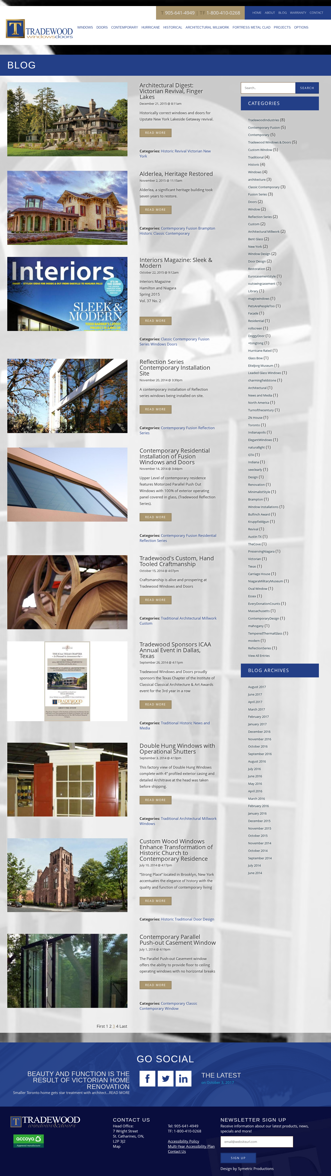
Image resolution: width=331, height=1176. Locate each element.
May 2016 (255, 783)
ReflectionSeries (259, 648)
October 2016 (258, 746)
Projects (282, 27)
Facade (253, 313)
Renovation (256, 484)
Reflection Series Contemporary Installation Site (175, 367)
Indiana (253, 462)
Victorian (195, 151)
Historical (172, 27)
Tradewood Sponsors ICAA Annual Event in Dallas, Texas (175, 650)
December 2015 (259, 821)
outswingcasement (262, 283)
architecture (257, 179)
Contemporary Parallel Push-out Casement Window (178, 939)
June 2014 (255, 873)
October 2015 (258, 835)
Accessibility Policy (183, 1141)
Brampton (206, 228)
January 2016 (257, 813)
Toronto (254, 425)
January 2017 (257, 724)
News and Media (260, 395)
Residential (207, 535)
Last (123, 1026)
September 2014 (260, 858)
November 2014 (259, 843)
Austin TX (255, 536)
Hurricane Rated (260, 350)
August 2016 (257, 761)
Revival (181, 151)
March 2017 (256, 709)
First (101, 1026)
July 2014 (254, 865)
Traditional (170, 618)
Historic (168, 151)
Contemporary (124, 27)
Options (301, 27)
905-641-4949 (178, 12)
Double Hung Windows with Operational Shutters (177, 748)
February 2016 (258, 806)
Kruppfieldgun (258, 521)
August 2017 (257, 687)
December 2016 (259, 731)
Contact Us (177, 1151)
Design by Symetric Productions (247, 1168)
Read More (155, 133)
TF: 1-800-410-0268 (184, 1131)
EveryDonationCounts (264, 603)
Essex (252, 596)
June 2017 (255, 694)
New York (255, 246)
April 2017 (255, 702)
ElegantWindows (260, 440)
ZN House (255, 417)
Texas (252, 566)
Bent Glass (255, 239)
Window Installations (263, 507)
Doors (102, 27)
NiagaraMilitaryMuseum (265, 581)
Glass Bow (255, 358)
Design (253, 477)
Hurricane (151, 27)
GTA (251, 455)
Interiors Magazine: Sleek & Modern (176, 263)
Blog (282, 12)
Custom (146, 623)
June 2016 (255, 776)
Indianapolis (257, 432)
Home (256, 12)
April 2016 (255, 791)
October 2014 (258, 850)
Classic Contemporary (171, 233)
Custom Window (260, 150)
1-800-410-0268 (217, 12)
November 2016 (259, 739)
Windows (85, 27)
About (270, 12)
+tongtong (255, 343)
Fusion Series (257, 194)
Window (172, 1008)
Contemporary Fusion (179, 228)
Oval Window (257, 588)
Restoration (256, 269)
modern (254, 640)
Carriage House (259, 574)
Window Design (259, 254)
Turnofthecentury (261, 410)
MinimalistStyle (259, 492)
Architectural (257, 388)
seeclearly (255, 469)
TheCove (254, 544)
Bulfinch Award (259, 514)
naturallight (256, 447)
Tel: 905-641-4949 (183, 1126)
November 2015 (259, 828)
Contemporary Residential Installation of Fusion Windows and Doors (175, 456)
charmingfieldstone (262, 380)
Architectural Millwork (207, 27)
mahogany (256, 626)
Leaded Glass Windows (264, 373)
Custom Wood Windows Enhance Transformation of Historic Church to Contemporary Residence (176, 849)
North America (258, 402)
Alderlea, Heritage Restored (176, 174)
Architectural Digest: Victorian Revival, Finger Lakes (171, 91)
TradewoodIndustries (263, 120)
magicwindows (258, 298)
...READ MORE (118, 1092)
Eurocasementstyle (262, 276)
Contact (316, 12)
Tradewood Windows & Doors (269, 142)
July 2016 (254, 769)
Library (253, 291)
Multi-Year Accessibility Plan (191, 1146)
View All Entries (259, 655)
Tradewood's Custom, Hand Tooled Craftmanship (177, 561)
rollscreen (255, 328)
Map (116, 1146)
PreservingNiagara (261, 551)
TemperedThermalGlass (265, 633)
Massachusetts (259, 611)
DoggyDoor (256, 336)
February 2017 (258, 716)
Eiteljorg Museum (260, 365)
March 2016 (256, 798)
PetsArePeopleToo (261, 306)
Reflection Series (153, 540)
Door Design (203, 919)
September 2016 (260, 754)
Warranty (298, 12)
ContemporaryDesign (263, 618)
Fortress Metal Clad (251, 27)
